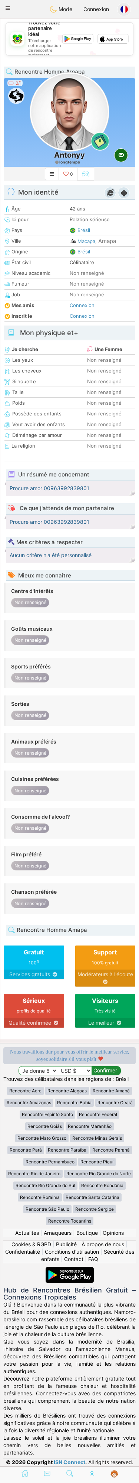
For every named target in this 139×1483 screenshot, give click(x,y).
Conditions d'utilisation (72, 1251)
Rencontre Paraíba (67, 1150)
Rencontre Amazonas (29, 1102)
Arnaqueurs (58, 1233)
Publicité (66, 1244)
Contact (73, 1259)
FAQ (93, 1259)
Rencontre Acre (25, 1090)
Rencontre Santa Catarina (92, 1197)
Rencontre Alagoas (67, 1090)
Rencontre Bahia (74, 1102)
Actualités (27, 1233)
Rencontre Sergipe (94, 1209)
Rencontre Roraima (40, 1197)
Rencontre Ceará (115, 1102)
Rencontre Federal (98, 1114)
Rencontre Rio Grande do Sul (45, 1185)
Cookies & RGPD (31, 1244)
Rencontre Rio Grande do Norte (98, 1173)
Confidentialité (22, 1251)
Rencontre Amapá (111, 1090)
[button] (8, 8)
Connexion (96, 9)
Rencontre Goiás (44, 1126)
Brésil (83, 230)
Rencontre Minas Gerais (97, 1138)
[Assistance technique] (114, 1474)
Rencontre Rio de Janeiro (34, 1173)
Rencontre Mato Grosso (41, 1138)
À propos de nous (103, 1244)
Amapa (107, 241)
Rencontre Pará (26, 1150)
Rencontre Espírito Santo (47, 1114)
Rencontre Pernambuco (50, 1162)
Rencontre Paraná (111, 1150)
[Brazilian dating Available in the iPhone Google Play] (70, 1270)
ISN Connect (69, 1462)
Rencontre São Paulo (47, 1209)
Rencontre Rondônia (102, 1185)
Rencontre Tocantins (69, 1221)
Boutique (87, 1233)
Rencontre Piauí (96, 1162)
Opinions (113, 1233)
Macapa (86, 241)
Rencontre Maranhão (90, 1126)
